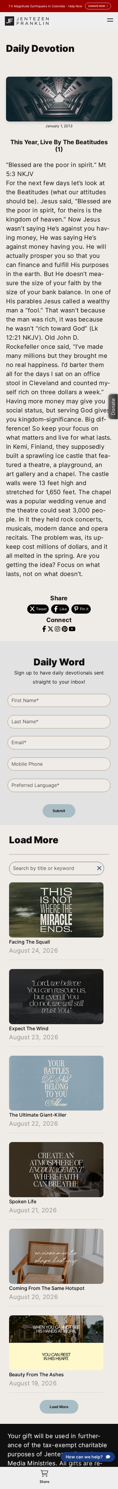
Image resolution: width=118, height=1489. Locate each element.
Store (44, 1481)
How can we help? (84, 1456)
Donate (113, 406)
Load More (59, 1406)
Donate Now (96, 6)
